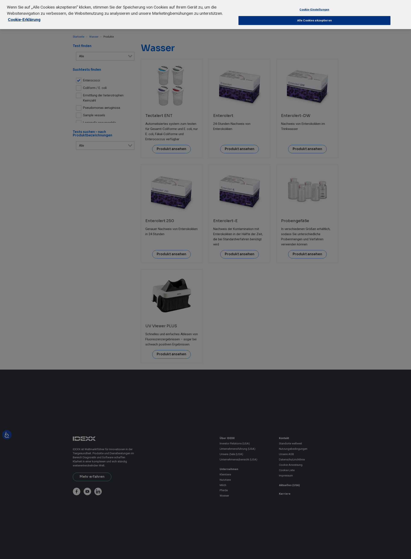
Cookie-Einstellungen (314, 9)
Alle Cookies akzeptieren (314, 20)
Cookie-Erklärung (24, 19)
